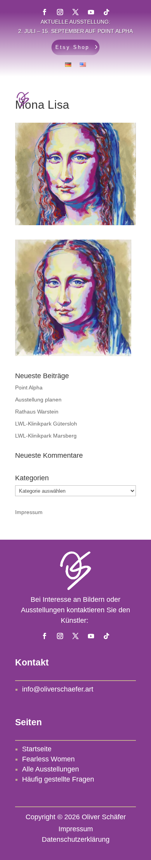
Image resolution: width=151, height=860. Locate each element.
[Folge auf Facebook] (44, 636)
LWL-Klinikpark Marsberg (46, 436)
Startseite (36, 749)
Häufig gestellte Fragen (58, 779)
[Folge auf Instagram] (60, 636)
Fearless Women (48, 759)
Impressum (29, 512)
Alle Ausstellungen (50, 769)
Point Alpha (29, 387)
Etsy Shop (72, 47)
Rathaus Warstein (36, 411)
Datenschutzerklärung (76, 839)
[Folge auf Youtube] (91, 636)
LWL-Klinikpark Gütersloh (46, 423)
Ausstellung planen (38, 399)
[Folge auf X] (75, 636)
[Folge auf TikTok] (106, 636)
